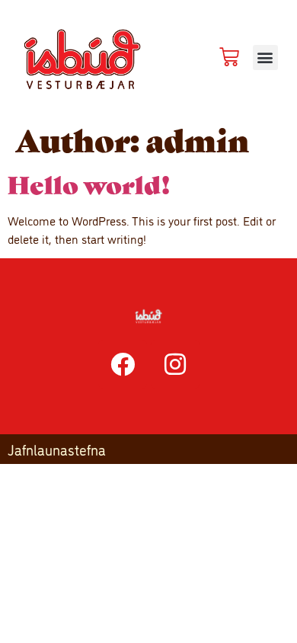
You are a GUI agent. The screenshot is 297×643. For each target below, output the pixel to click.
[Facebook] (122, 364)
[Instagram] (175, 364)
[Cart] (229, 57)
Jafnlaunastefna (57, 449)
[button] (265, 57)
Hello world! (89, 183)
